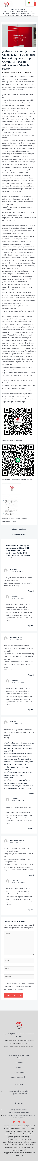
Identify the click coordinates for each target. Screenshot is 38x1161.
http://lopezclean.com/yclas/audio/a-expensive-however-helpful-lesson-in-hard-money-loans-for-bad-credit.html (18, 756)
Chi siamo (19, 1063)
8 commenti (6, 73)
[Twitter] (14, 1122)
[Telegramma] (19, 1122)
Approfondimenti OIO (19, 1077)
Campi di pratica (19, 1072)
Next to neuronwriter (17, 840)
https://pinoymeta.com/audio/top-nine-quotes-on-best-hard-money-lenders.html (18, 775)
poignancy (13, 569)
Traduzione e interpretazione (19, 1091)
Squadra (19, 1067)
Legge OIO (15, 596)
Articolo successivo (19, 534)
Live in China (16, 73)
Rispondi (31, 591)
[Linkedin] (24, 1122)
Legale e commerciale (19, 1094)
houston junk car (16, 637)
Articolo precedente (19, 529)
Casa (19, 1058)
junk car (13, 721)
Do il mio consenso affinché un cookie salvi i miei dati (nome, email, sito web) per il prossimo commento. (19, 986)
